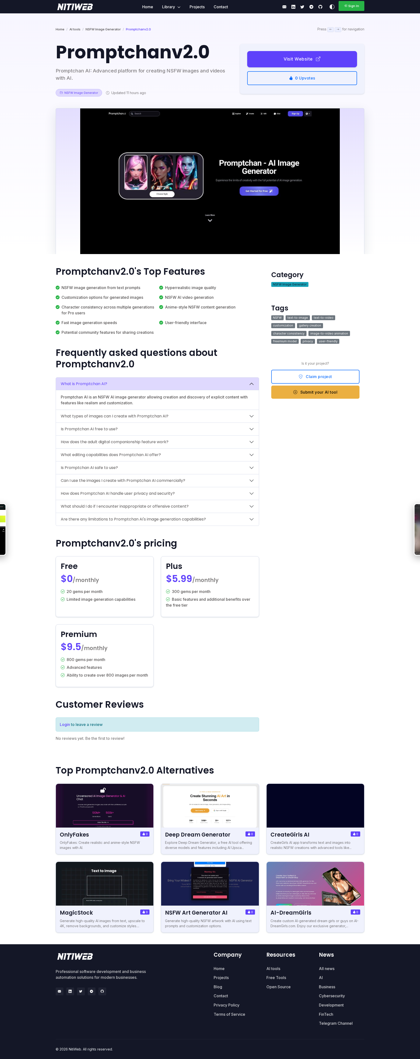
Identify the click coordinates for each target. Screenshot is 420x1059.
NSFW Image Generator (103, 29)
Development (331, 1005)
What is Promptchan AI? (84, 384)
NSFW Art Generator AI (196, 913)
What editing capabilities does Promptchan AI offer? (111, 455)
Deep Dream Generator (197, 834)
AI (321, 977)
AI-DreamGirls (291, 913)
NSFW (277, 317)
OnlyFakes (74, 834)
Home (147, 6)
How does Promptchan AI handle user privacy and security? (118, 493)
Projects (197, 6)
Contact (221, 6)
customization (283, 325)
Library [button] (169, 6)
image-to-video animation (329, 333)
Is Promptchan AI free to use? (89, 429)
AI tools (75, 29)
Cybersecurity (332, 995)
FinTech (326, 1014)
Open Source (278, 986)
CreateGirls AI (290, 834)
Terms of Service (229, 1014)
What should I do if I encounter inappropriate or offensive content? (125, 506)
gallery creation (310, 325)
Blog (218, 986)
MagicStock (76, 913)
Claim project (318, 376)
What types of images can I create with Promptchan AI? (114, 416)
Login (65, 724)
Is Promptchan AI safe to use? (89, 467)
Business (327, 986)
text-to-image (298, 317)
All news (326, 968)
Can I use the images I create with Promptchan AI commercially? (123, 480)
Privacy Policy (226, 1005)
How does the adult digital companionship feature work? (114, 442)
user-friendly (328, 341)
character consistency (289, 333)
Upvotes (305, 78)
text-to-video (323, 317)
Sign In (353, 6)
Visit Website (299, 59)
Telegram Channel (336, 1023)
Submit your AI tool (318, 392)
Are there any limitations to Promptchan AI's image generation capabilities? (133, 519)
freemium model (285, 341)
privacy (308, 341)
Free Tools (276, 977)
